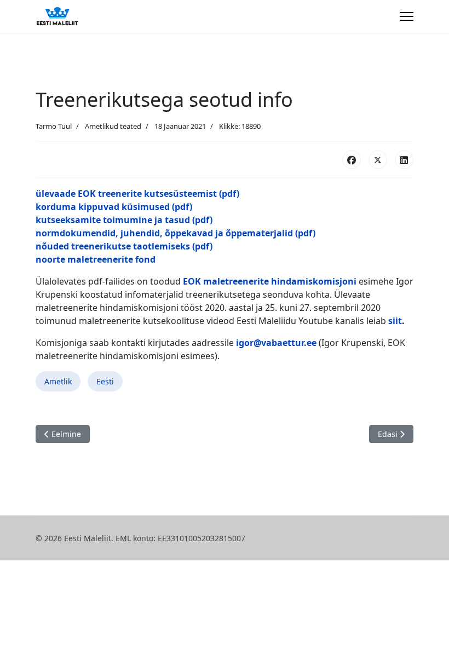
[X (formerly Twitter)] (378, 159)
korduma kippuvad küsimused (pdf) (114, 207)
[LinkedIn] (404, 159)
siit (395, 321)
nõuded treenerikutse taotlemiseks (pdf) (124, 246)
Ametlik (58, 381)
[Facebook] (351, 159)
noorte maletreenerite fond (96, 259)
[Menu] (406, 16)
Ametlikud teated (113, 126)
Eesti (105, 381)
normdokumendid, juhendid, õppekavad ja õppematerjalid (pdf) (175, 233)
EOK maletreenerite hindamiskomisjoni (269, 281)
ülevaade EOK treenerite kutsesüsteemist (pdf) (137, 194)
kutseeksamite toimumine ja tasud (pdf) (124, 220)
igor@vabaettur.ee (276, 343)
